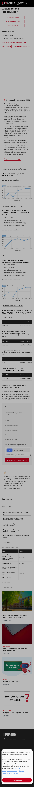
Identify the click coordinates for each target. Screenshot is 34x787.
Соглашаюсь (17, 780)
